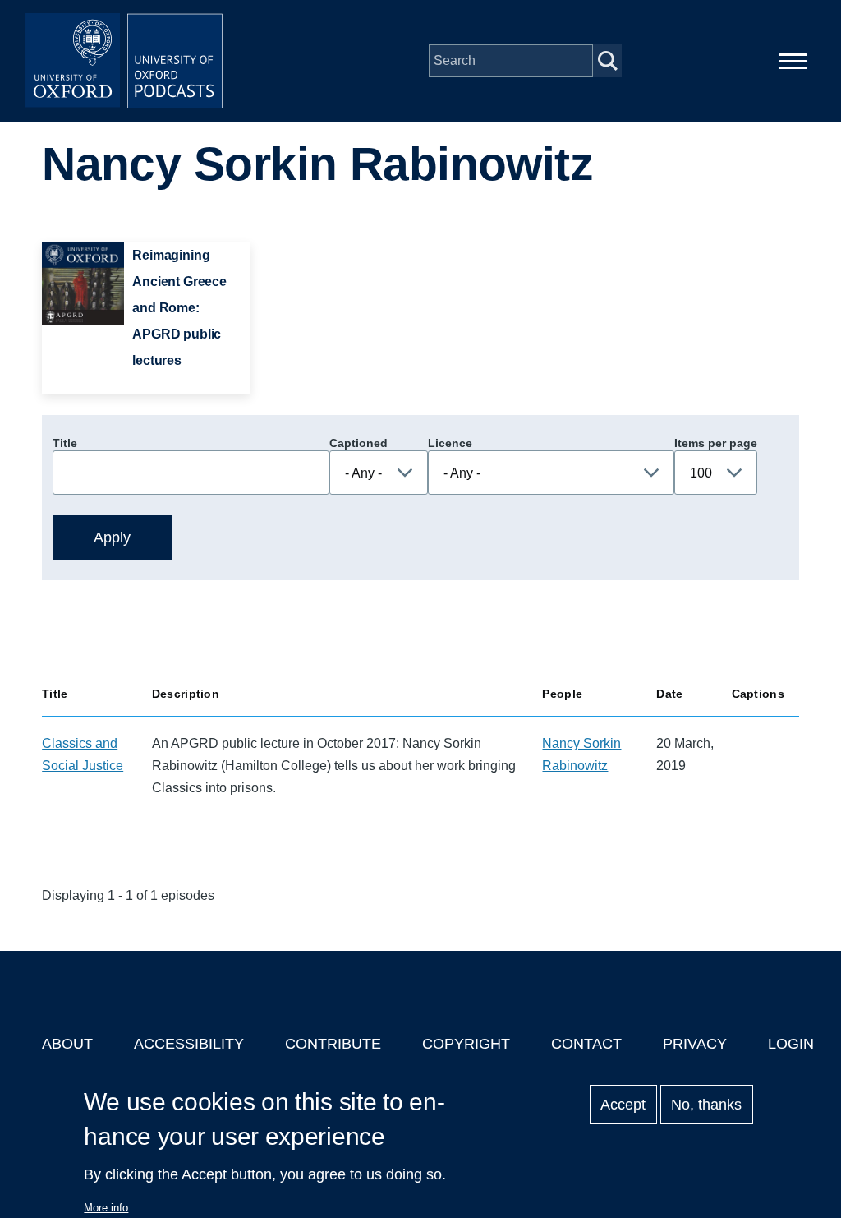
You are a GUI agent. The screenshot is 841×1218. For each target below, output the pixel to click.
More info (106, 1208)
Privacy (695, 1044)
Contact (586, 1044)
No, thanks (706, 1104)
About (67, 1044)
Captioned (358, 443)
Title (65, 443)
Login (791, 1044)
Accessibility (189, 1044)
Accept (623, 1104)
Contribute (333, 1044)
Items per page (715, 443)
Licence (450, 443)
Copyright (466, 1044)
